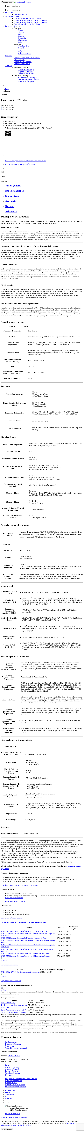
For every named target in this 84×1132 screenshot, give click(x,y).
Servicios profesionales (22, 64)
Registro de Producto (25, 72)
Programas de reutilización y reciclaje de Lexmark (31, 20)
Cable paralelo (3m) (8, 1003)
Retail (20, 42)
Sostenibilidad (10, 1094)
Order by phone (10, 1046)
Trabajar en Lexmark (12, 1073)
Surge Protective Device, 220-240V (13, 1012)
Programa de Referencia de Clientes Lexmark (21, 1079)
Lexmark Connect (11, 1071)
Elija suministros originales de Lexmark (27, 18)
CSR (7, 1096)
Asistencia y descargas (26, 70)
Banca (20, 30)
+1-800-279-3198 (14, 1056)
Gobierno (21, 32)
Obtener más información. (14, 898)
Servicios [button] (8, 56)
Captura (21, 52)
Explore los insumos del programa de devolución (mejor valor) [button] (24, 922)
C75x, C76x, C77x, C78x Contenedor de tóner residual (20, 972)
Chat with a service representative (16, 1048)
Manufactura (22, 40)
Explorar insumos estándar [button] (11, 981)
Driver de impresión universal (28, 79)
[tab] (44, 185)
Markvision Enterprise (26, 81)
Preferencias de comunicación (15, 1087)
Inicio (7, 89)
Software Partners (24, 54)
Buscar (7, 6)
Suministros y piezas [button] (12, 16)
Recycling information (13, 1044)
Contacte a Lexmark (12, 1069)
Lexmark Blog (10, 1092)
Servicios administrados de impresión (27, 58)
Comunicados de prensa (13, 1081)
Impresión (21, 50)
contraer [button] (3, 960)
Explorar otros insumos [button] (9, 965)
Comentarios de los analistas (15, 1085)
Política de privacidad (12, 1114)
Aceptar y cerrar (7, 1129)
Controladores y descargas (27, 78)
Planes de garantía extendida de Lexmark (28, 24)
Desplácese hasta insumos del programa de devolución (19, 885)
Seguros (21, 36)
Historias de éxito (11, 1083)
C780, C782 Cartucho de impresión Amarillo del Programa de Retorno (25, 956)
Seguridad (21, 48)
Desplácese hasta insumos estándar (13, 901)
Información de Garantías (23, 62)
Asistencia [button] (8, 66)
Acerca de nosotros (11, 1067)
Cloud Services (23, 46)
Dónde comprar (10, 1090)
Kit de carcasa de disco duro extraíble (14, 1005)
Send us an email (11, 1042)
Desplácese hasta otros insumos (12, 918)
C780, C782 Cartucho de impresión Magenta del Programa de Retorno (25, 954)
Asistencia (8, 1098)
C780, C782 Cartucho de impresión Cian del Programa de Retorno (24, 931)
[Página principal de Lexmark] (22, 2)
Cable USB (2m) (7, 1007)
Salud (20, 34)
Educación (22, 38)
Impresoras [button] (9, 12)
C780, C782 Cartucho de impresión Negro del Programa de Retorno (24, 938)
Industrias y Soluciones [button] (13, 26)
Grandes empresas (20, 14)
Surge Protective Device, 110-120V (13, 1010)
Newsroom (9, 1075)
